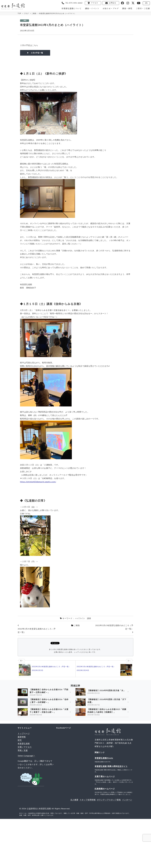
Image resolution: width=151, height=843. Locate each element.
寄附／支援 (23, 750)
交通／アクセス (25, 747)
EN (146, 3)
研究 (20, 740)
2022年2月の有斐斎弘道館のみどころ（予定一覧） (37, 630)
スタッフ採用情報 (88, 800)
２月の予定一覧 (37, 52)
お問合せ (112, 3)
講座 (89, 618)
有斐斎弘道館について (71, 8)
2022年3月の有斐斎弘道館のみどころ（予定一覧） (114, 627)
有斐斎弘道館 (24, 744)
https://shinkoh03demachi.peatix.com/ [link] (38, 482)
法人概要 (74, 800)
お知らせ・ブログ (111, 8)
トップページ (24, 733)
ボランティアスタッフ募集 (109, 800)
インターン (127, 800)
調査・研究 (127, 8)
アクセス (94, 3)
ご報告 (25, 20)
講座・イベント (92, 8)
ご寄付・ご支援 (143, 8)
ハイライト (80, 618)
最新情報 (22, 737)
